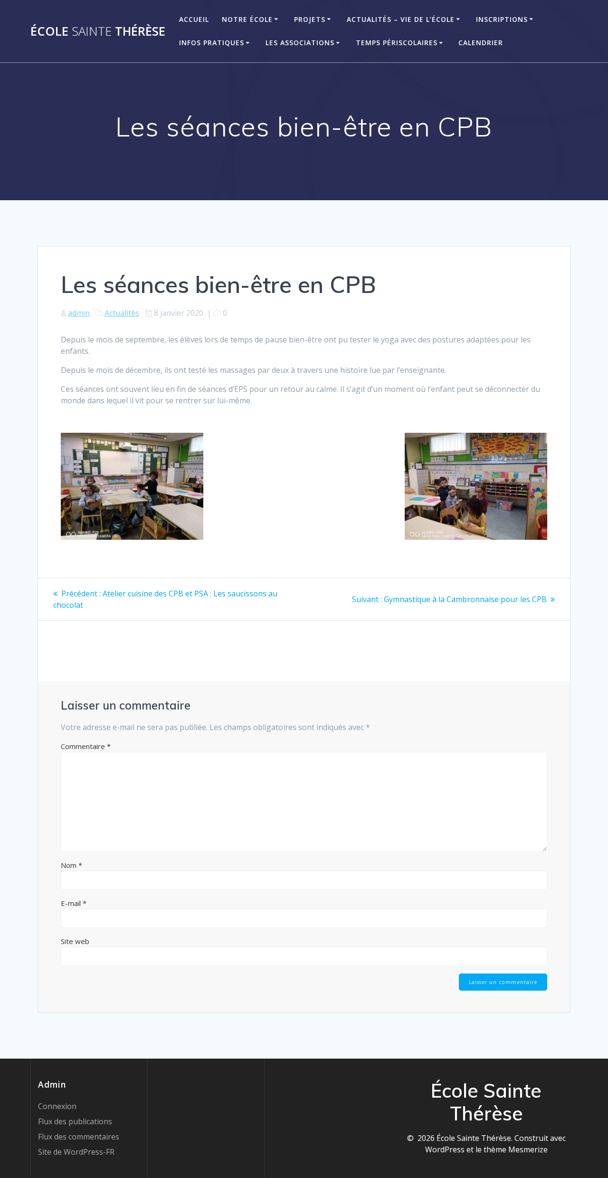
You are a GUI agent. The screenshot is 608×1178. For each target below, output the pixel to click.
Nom (71, 865)
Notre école (247, 19)
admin (79, 313)
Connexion (57, 1106)
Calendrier (480, 42)
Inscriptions (502, 19)
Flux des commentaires (78, 1136)
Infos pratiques (211, 42)
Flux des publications (75, 1121)
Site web (75, 941)
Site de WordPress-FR (76, 1152)
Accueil (194, 19)
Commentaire (86, 746)
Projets (309, 19)
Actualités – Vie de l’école (401, 19)
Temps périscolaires (396, 42)
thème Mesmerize (516, 1149)
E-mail (73, 903)
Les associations (300, 42)
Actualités (121, 313)
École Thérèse (97, 31)
